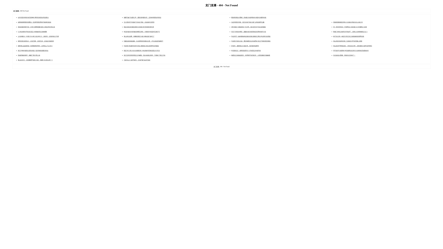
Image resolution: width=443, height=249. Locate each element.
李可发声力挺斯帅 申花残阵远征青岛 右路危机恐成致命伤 (351, 50)
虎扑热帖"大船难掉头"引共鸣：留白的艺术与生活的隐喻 (248, 27)
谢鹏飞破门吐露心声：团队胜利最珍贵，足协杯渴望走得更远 (142, 17)
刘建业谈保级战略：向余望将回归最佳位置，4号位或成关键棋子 (143, 41)
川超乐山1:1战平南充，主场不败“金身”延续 (137, 60)
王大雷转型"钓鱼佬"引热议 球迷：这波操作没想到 (139, 22)
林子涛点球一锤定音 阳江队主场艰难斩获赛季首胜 (348, 36)
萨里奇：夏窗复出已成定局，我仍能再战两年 (245, 46)
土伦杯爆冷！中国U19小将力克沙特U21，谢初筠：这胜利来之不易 (38, 36)
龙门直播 (216, 66)
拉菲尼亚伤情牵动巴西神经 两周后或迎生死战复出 (33, 17)
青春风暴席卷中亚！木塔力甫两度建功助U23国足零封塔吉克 (36, 27)
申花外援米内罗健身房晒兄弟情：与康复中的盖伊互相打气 (142, 32)
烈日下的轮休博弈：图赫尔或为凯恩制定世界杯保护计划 (248, 32)
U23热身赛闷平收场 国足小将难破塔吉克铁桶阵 (32, 32)
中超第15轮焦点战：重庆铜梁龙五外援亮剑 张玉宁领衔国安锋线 (250, 41)
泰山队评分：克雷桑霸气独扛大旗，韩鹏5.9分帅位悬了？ (35, 60)
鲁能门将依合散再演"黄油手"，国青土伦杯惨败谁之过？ (350, 32)
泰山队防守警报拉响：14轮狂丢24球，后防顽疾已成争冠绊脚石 (352, 46)
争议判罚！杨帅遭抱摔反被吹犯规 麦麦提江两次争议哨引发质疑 (250, 36)
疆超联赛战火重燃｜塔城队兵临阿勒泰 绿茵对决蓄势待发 (248, 17)
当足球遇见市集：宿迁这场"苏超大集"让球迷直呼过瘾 (247, 22)
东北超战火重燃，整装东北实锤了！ (344, 55)
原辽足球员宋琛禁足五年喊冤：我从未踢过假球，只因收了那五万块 (144, 55)
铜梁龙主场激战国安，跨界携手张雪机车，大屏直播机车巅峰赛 (250, 55)
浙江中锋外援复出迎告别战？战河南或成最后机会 (33, 50)
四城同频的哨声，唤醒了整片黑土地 (29, 55)
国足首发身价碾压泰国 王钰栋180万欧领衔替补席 (139, 27)
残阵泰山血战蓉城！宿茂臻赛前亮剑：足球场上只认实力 (35, 46)
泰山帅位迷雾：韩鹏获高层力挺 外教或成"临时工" (139, 36)
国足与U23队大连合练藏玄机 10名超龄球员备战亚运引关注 (142, 50)
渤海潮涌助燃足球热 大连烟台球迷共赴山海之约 (348, 22)
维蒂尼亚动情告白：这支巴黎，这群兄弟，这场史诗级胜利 (36, 41)
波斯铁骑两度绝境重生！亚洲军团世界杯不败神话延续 (34, 22)
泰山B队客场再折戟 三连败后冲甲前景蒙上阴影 (347, 41)
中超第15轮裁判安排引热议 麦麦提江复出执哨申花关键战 (141, 46)
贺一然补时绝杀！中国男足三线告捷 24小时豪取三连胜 (350, 27)
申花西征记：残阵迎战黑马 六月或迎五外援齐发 (246, 50)
